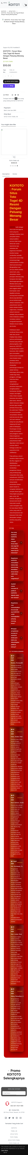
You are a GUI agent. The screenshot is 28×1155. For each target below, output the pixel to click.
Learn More (4, 1150)
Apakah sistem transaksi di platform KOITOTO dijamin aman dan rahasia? (15, 590)
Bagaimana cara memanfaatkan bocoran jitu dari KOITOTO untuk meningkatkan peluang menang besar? (15, 613)
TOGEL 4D (14, 160)
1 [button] (10, 165)
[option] (14, 148)
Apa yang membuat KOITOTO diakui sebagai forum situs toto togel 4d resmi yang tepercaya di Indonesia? (14, 542)
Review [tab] (15, 174)
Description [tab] (6, 174)
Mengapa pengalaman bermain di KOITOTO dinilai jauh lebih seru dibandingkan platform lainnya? (15, 637)
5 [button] (17, 165)
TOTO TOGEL (14, 1137)
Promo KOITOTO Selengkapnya (14, 1074)
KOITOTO (3, 11)
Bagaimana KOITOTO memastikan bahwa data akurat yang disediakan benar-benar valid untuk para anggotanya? (15, 568)
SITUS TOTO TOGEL (14, 1140)
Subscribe (20, 1093)
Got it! (5, 1152)
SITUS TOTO (12, 11)
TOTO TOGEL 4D (14, 1143)
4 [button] (15, 165)
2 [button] (12, 165)
